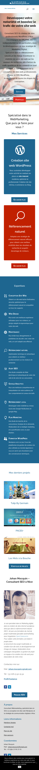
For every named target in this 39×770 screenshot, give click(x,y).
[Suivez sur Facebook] (5, 687)
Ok (19, 767)
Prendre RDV (19, 695)
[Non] (37, 763)
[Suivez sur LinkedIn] (9, 687)
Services (19, 91)
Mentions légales (10, 723)
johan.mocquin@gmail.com (20, 669)
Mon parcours (8, 735)
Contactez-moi (9, 727)
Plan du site (8, 731)
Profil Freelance (10, 679)
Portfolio (19, 99)
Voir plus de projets (19, 566)
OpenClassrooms (22, 636)
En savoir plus (20, 199)
